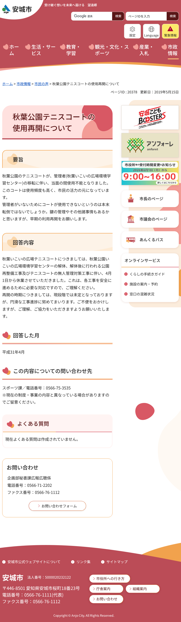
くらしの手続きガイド (147, 274)
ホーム (7, 83)
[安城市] (17, 9)
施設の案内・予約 (144, 284)
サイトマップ (117, 561)
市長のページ (151, 198)
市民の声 (41, 83)
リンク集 (83, 561)
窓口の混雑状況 (142, 294)
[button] (132, 31)
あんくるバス (151, 239)
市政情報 (24, 83)
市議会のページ (153, 219)
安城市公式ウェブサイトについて (34, 561)
